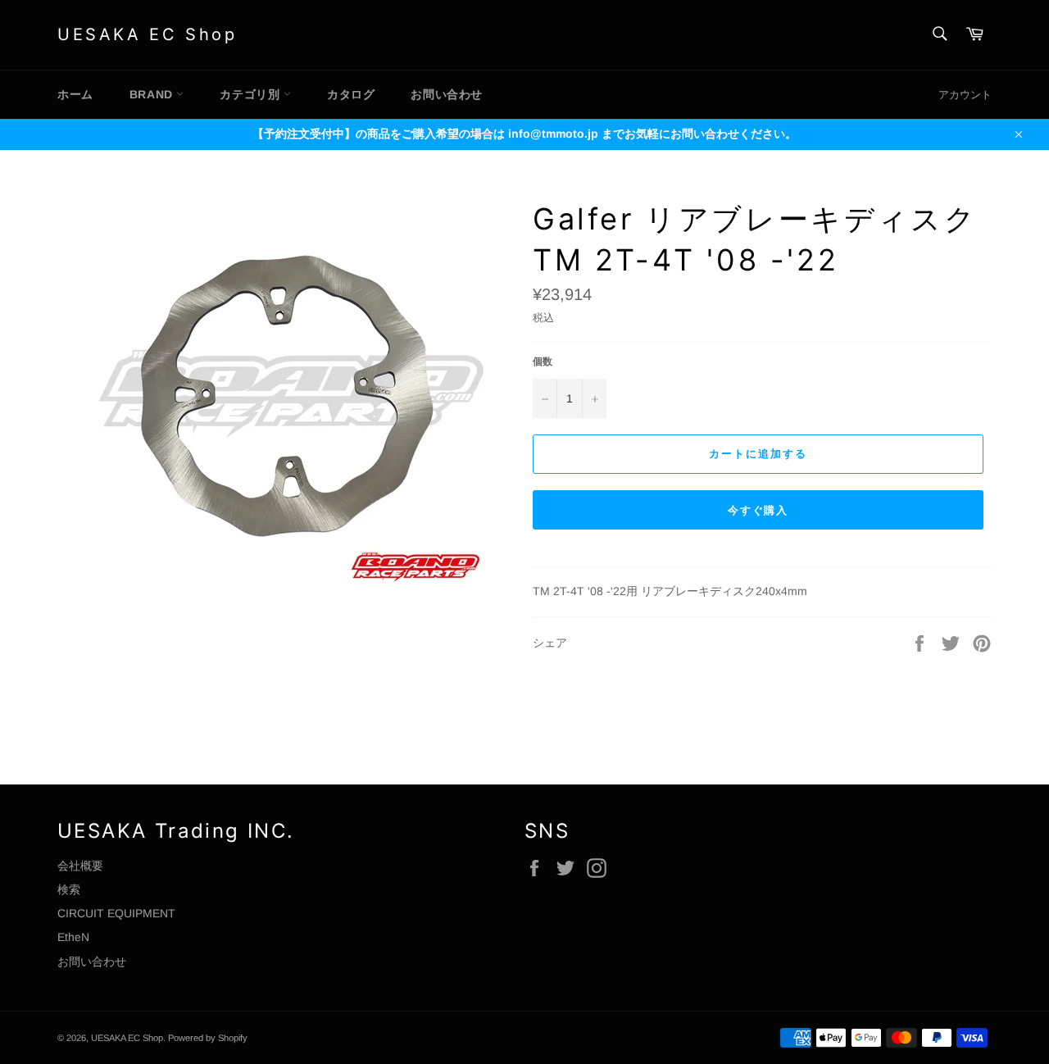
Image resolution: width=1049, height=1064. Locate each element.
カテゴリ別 (252, 94)
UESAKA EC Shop (147, 34)
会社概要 (80, 865)
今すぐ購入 (758, 510)
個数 (542, 361)
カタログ (351, 94)
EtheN (73, 937)
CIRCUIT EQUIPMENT (116, 913)
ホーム (75, 94)
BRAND (153, 94)
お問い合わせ (447, 94)
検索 (68, 889)
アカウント (965, 95)
